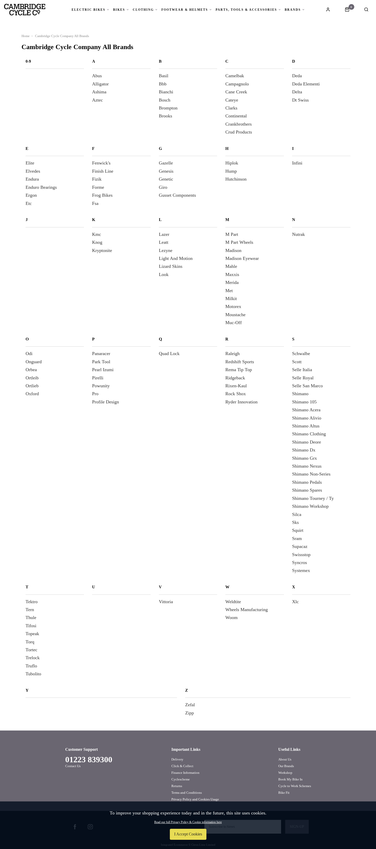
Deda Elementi (306, 83)
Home (25, 36)
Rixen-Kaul (236, 385)
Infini (297, 163)
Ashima (99, 91)
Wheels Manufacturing (246, 609)
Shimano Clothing (309, 433)
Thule (31, 617)
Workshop (285, 773)
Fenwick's (101, 163)
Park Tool (101, 361)
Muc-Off (233, 322)
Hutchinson (236, 179)
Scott (297, 361)
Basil (163, 75)
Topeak (32, 633)
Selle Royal (303, 377)
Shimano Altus (305, 425)
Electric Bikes (88, 9)
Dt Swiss (300, 100)
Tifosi (31, 625)
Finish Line (102, 171)
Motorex (233, 306)
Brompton (168, 108)
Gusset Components (177, 195)
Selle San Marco (307, 385)
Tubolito (33, 673)
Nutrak (298, 234)
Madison (233, 250)
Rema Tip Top (238, 369)
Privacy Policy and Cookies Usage (195, 799)
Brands (293, 9)
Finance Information (185, 773)
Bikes (119, 9)
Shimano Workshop (310, 506)
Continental (236, 115)
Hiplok (231, 163)
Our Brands (286, 766)
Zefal (190, 704)
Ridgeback (235, 377)
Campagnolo (237, 83)
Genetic (166, 179)
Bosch (164, 100)
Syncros (299, 562)
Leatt (163, 242)
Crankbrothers (238, 124)
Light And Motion (176, 258)
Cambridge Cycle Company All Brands (62, 36)
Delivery (177, 759)
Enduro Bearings (41, 187)
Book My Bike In (290, 779)
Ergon (31, 195)
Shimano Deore (306, 442)
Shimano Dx (303, 450)
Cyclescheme (180, 779)
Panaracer (101, 353)
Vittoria (166, 601)
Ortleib (32, 377)
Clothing (143, 9)
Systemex (301, 570)
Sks (295, 522)
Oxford (32, 393)
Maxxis (232, 274)
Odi (29, 353)
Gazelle (166, 163)
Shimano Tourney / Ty (313, 498)
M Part (231, 234)
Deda (297, 75)
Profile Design (105, 401)
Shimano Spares (307, 490)
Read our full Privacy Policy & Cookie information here (188, 822)
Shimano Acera (306, 409)
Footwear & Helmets (184, 9)
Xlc (295, 601)
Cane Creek (236, 91)
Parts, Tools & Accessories (246, 9)
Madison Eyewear (242, 258)
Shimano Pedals (307, 482)
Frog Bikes (102, 195)
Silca (296, 514)
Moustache (235, 314)
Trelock (33, 657)
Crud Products (238, 132)
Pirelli (97, 377)
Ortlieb (32, 385)
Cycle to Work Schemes (294, 786)
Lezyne (165, 250)
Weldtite (233, 601)
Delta (297, 91)
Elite (30, 163)
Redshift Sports (239, 361)
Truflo (31, 665)
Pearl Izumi (103, 369)
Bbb (163, 83)
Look (164, 274)
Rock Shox (235, 393)
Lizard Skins (170, 266)
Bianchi (166, 91)
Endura (32, 179)
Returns (176, 786)
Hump (231, 171)
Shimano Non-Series (311, 474)
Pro (95, 393)
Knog (97, 242)
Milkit (231, 298)
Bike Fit (284, 793)
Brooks (165, 115)
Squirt (297, 530)
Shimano (300, 393)
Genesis (166, 171)
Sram (297, 538)
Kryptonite (102, 250)
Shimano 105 (304, 401)
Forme (98, 187)
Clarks (231, 108)
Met (229, 290)
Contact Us (73, 766)
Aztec (97, 100)
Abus (97, 75)
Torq (30, 641)
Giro (163, 187)
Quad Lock (169, 353)
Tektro (32, 601)
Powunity (101, 385)
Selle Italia (302, 369)
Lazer (164, 234)
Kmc (96, 234)
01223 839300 (88, 759)
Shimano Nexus (307, 466)
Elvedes (33, 171)
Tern (30, 609)
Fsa (95, 203)
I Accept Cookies (188, 834)
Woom (231, 617)
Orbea (31, 369)
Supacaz (299, 546)
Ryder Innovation (241, 401)
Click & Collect (182, 766)
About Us (284, 759)
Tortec (31, 649)
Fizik (97, 179)
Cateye (231, 100)
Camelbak (234, 75)
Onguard (34, 361)
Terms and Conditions (186, 793)
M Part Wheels (239, 242)
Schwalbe (301, 353)
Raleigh (232, 353)
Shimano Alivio (306, 418)
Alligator (100, 83)
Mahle (231, 266)
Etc (29, 203)
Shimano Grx (304, 458)
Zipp (189, 712)
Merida (232, 282)
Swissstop (301, 554)
